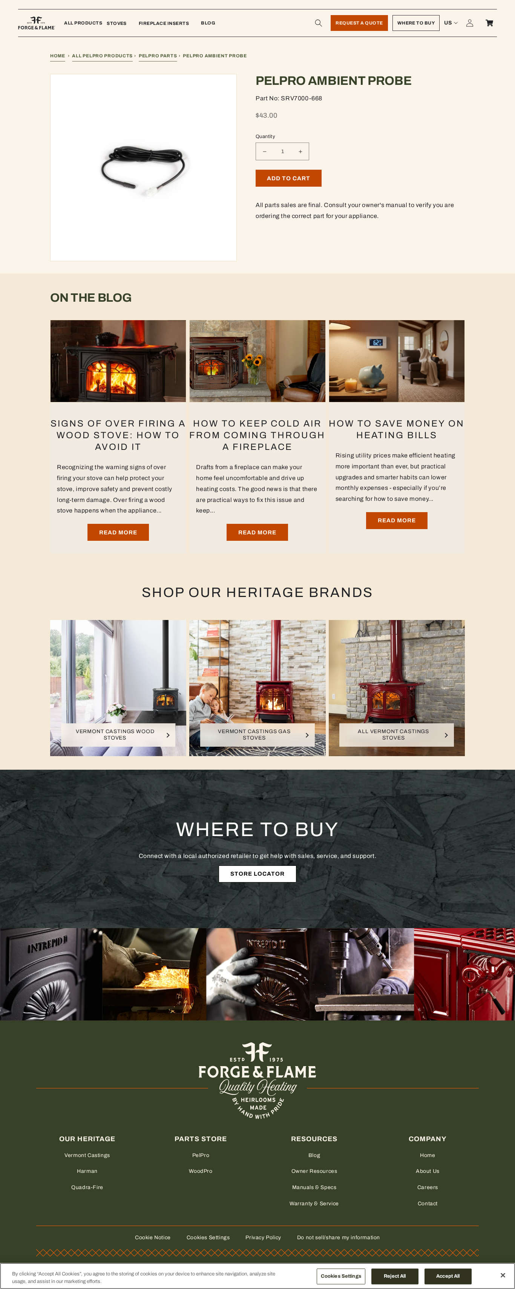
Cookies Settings (208, 1237)
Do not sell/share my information (338, 1237)
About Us (428, 1171)
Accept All (448, 1276)
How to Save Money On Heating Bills (396, 429)
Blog (314, 1155)
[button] (318, 23)
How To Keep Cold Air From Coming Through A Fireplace (257, 435)
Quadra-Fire (87, 1187)
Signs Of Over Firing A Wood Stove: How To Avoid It (118, 435)
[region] (257, 1276)
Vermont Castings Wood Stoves (115, 735)
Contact (428, 1203)
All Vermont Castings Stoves (393, 735)
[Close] (503, 1275)
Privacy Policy (263, 1237)
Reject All (395, 1276)
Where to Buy (416, 23)
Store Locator (257, 874)
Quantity (265, 136)
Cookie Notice (153, 1237)
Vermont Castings (87, 1155)
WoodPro (200, 1171)
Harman (87, 1171)
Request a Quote (359, 23)
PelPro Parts (158, 55)
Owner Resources (314, 1171)
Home (57, 55)
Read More (118, 532)
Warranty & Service (314, 1203)
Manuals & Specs (314, 1187)
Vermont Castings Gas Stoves (254, 735)
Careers (427, 1187)
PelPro (201, 1155)
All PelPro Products (102, 55)
